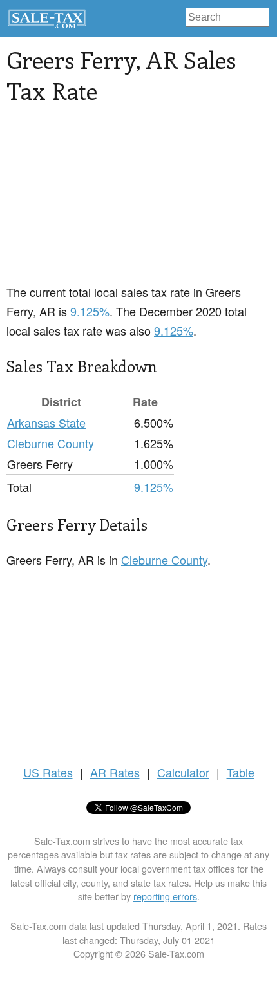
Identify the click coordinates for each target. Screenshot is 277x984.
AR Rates (115, 772)
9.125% (90, 311)
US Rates (48, 772)
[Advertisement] (103, 201)
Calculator (183, 772)
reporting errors (165, 896)
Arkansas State (46, 422)
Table (240, 772)
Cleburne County (50, 443)
